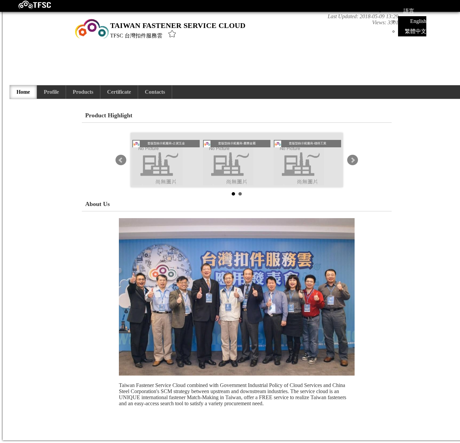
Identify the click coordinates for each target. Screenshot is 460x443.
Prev (121, 160)
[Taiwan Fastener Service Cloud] (29, 7)
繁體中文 (415, 31)
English (418, 21)
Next (352, 160)
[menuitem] (23, 92)
